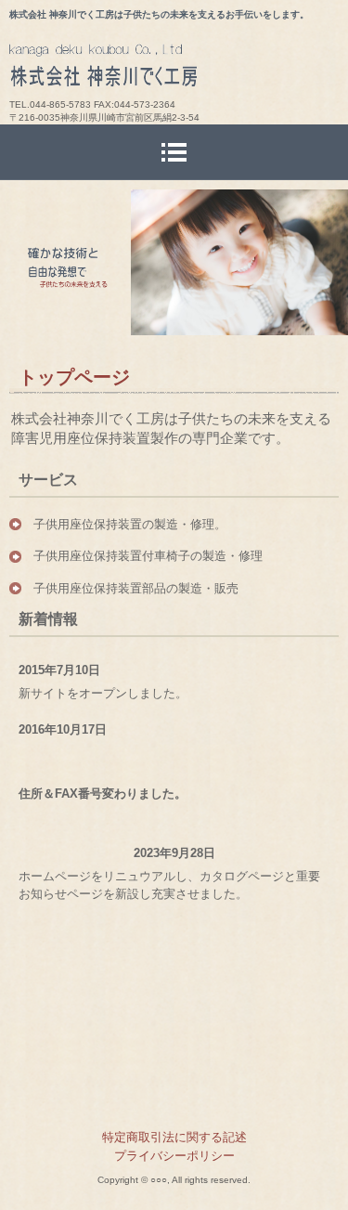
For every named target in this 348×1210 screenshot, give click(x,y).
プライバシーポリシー (174, 1156)
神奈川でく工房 (178, 70)
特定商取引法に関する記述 (174, 1137)
